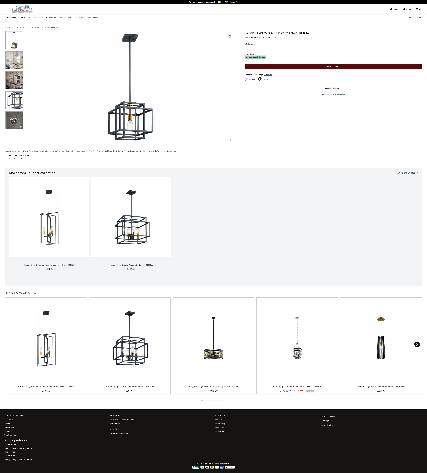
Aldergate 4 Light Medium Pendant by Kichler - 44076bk (213, 386)
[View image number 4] (14, 100)
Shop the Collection (408, 172)
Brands (412, 17)
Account (409, 9)
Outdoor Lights (66, 17)
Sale (419, 17)
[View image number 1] (14, 40)
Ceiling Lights (25, 17)
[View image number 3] (14, 80)
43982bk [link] (54, 27)
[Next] (417, 344)
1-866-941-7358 (222, 2)
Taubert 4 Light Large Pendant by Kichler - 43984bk (131, 265)
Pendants (45, 27)
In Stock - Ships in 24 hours (255, 57)
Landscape (79, 17)
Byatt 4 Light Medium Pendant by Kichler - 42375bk (297, 386)
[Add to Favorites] (229, 36)
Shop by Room (93, 17)
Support (396, 9)
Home (7, 27)
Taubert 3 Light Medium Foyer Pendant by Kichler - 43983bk (49, 265)
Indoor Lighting (18, 27)
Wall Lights (38, 17)
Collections (11, 17)
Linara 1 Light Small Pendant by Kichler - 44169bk (381, 386)
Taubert (267, 37)
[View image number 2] (14, 60)
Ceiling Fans (51, 17)
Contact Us (234, 2)
